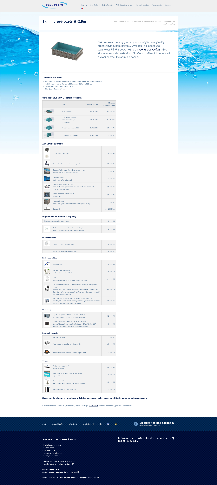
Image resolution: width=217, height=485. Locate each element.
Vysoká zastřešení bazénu (52, 453)
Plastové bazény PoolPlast (130, 22)
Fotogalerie (157, 5)
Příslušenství (107, 5)
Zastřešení (94, 5)
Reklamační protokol (50, 469)
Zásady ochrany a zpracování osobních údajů (60, 472)
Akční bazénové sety (124, 5)
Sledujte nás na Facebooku (157, 422)
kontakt (99, 424)
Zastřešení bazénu (50, 450)
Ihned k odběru (142, 5)
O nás (114, 22)
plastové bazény (58, 424)
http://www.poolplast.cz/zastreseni (130, 398)
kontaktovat (93, 406)
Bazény (84, 5)
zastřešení (87, 424)
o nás (44, 424)
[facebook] (136, 424)
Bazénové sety (48, 448)
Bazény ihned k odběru (51, 456)
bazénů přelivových (148, 49)
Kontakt (167, 5)
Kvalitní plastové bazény (52, 445)
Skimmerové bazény (152, 22)
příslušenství (73, 424)
